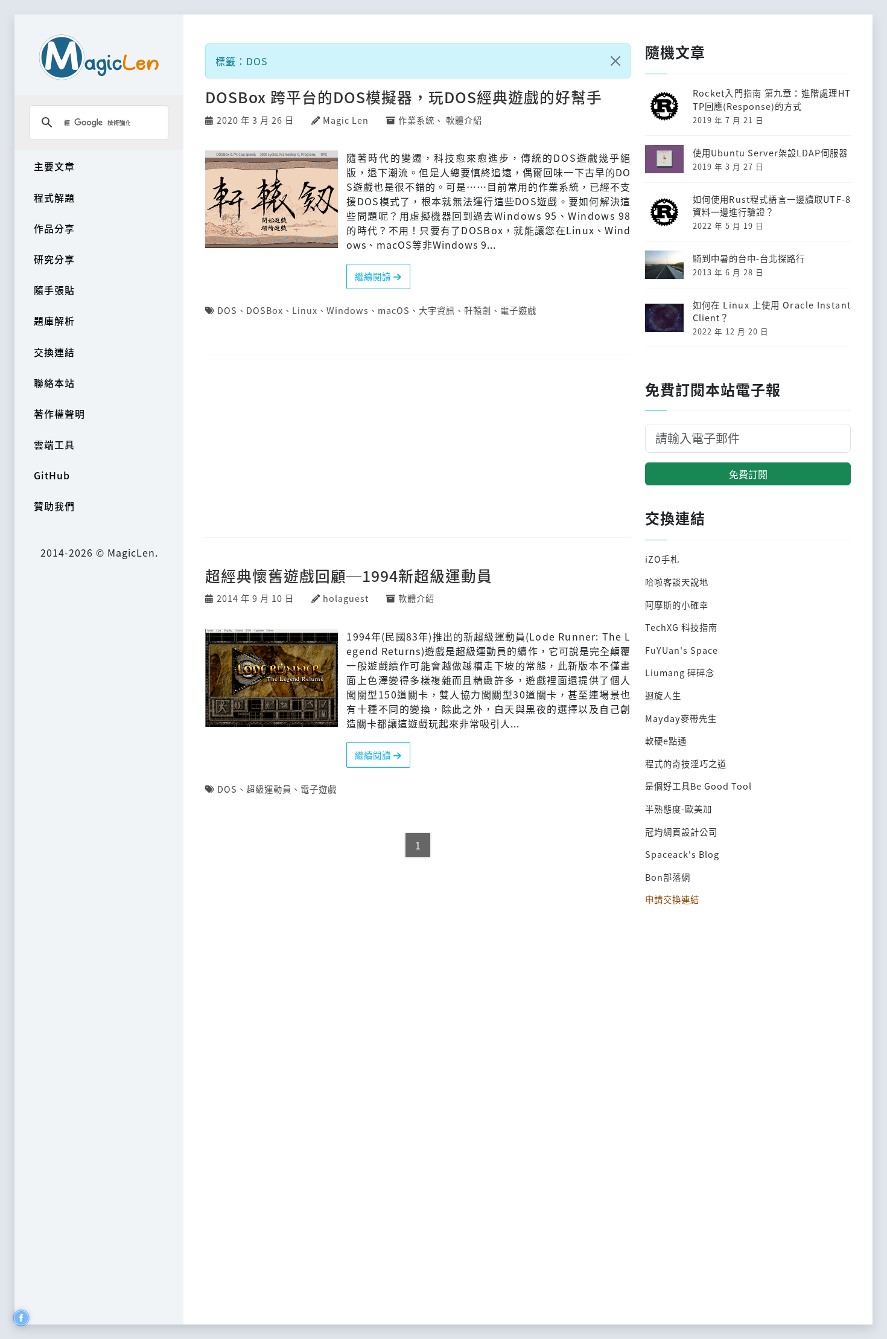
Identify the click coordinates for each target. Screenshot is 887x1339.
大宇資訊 (437, 310)
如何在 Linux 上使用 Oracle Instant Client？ (772, 311)
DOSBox (264, 310)
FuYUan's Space (681, 650)
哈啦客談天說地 (676, 581)
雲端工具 (54, 444)
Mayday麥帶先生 (681, 718)
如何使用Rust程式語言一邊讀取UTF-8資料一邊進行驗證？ (772, 206)
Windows (347, 310)
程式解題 (54, 197)
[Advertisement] (418, 446)
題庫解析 (54, 320)
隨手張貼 (54, 290)
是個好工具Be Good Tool (698, 785)
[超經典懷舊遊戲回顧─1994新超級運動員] (271, 676)
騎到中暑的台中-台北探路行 (749, 258)
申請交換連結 (672, 899)
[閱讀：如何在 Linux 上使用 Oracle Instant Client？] (664, 316)
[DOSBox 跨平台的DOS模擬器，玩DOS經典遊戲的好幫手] (271, 198)
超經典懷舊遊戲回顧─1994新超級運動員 (348, 575)
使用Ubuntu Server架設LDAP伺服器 (770, 152)
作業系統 (416, 119)
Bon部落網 (667, 877)
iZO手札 (662, 558)
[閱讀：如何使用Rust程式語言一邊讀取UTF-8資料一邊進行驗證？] (664, 210)
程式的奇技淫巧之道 (685, 763)
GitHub (52, 475)
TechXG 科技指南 (681, 627)
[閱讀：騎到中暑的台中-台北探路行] (664, 263)
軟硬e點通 (666, 740)
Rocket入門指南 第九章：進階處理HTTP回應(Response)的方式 (772, 99)
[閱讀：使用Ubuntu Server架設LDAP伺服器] (664, 158)
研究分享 (54, 259)
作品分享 (54, 228)
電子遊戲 (518, 310)
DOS (227, 310)
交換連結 (54, 352)
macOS (394, 310)
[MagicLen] (99, 57)
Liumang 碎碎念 (679, 672)
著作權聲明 (59, 413)
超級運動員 (268, 788)
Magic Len (346, 119)
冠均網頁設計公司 (681, 831)
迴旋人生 (663, 695)
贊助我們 (54, 506)
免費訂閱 (748, 474)
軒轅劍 (477, 310)
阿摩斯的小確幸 (676, 604)
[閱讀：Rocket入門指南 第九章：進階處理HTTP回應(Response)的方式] (664, 104)
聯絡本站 (54, 382)
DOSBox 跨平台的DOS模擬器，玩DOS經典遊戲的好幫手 (403, 96)
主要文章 (54, 166)
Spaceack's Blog (682, 854)
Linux (304, 310)
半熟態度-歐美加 (678, 808)
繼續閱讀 (374, 276)
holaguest (346, 598)
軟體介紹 (464, 119)
